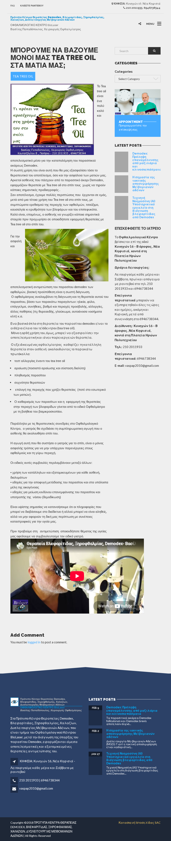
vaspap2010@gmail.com (36, 788)
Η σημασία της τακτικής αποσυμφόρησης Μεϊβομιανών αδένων (145, 184)
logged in (34, 642)
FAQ (12, 5)
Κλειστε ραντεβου (31, 5)
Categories (124, 72)
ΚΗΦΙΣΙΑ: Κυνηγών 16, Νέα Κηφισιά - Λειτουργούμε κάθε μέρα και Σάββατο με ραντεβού (42, 766)
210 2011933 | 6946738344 (39, 780)
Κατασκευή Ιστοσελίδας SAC (140, 822)
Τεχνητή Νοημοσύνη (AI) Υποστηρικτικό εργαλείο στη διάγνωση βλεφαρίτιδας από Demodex (143, 207)
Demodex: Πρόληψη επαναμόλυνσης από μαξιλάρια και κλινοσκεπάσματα (146, 161)
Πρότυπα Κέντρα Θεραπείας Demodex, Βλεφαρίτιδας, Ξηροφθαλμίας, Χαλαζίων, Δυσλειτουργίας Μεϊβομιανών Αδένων (57, 18)
